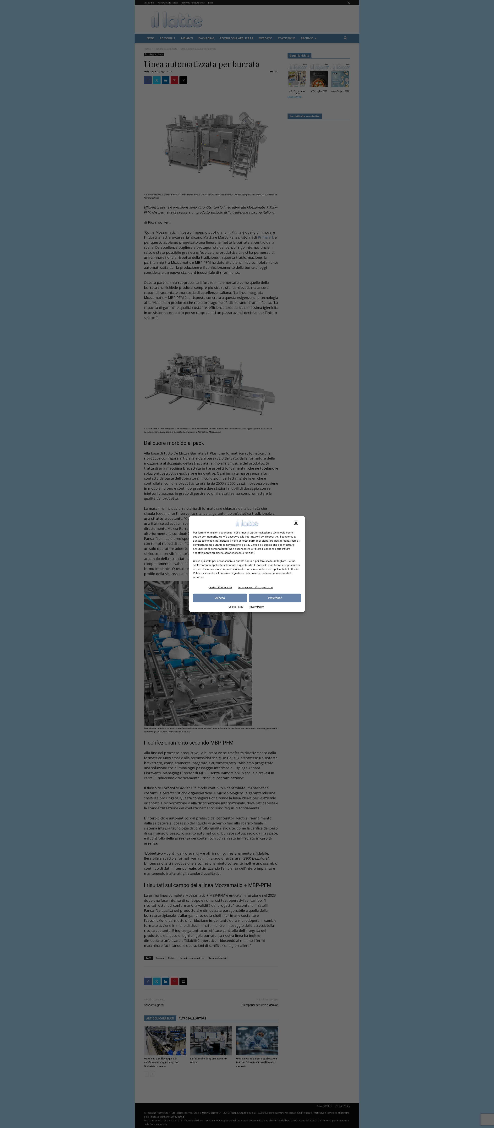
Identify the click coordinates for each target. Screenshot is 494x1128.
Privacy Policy (256, 606)
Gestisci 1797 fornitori (220, 587)
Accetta (220, 598)
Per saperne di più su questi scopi (255, 587)
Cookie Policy (235, 606)
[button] (296, 523)
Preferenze (275, 598)
